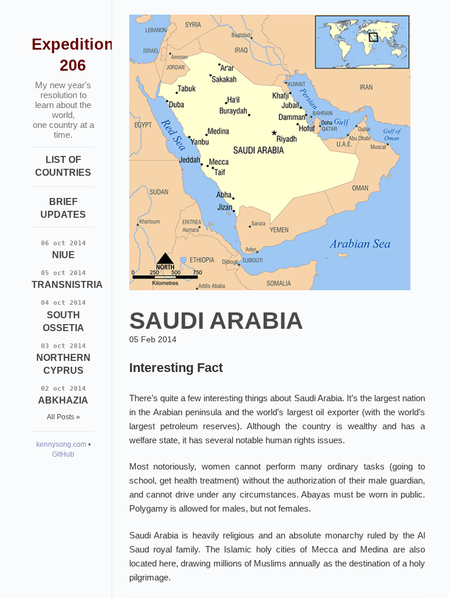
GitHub (63, 454)
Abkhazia (63, 395)
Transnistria (67, 279)
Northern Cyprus (63, 359)
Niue (63, 249)
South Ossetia (63, 315)
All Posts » (63, 416)
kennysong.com (61, 444)
